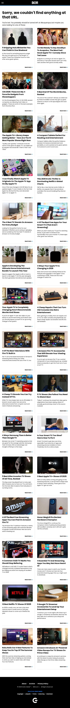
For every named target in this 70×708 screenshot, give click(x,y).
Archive (32, 684)
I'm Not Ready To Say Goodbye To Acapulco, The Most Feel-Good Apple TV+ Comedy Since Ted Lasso (51, 52)
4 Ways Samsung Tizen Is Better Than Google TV (17, 436)
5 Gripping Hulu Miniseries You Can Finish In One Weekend (16, 48)
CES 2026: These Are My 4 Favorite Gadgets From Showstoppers (13, 94)
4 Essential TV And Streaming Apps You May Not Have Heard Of (51, 563)
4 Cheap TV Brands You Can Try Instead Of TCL (17, 395)
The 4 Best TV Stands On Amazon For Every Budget (17, 223)
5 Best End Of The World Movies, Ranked (51, 93)
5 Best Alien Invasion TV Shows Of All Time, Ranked (16, 477)
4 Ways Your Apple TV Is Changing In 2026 (48, 267)
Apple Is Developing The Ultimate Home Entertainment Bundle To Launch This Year (16, 268)
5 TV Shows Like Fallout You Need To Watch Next (52, 395)
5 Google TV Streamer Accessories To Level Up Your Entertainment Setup (50, 607)
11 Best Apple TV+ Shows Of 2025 (52, 476)
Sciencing (41, 694)
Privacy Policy (43, 684)
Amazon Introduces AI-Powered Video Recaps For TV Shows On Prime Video (52, 650)
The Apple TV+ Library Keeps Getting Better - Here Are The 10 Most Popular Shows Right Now (16, 138)
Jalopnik (28, 694)
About (24, 684)
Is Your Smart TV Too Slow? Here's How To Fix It (49, 436)
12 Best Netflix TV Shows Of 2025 (16, 604)
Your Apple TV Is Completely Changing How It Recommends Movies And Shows (16, 310)
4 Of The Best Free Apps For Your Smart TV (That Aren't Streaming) (52, 225)
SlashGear (49, 694)
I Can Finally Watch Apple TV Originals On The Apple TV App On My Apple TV (16, 181)
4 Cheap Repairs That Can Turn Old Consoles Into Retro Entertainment (51, 310)
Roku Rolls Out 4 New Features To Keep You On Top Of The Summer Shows (17, 650)
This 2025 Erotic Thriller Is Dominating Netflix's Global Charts (50, 181)
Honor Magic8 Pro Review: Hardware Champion (49, 518)
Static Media (26, 687)
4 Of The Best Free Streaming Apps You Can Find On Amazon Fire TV (16, 519)
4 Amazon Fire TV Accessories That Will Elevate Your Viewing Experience (51, 353)
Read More (28, 67)
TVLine (34, 694)
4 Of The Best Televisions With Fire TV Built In (16, 352)
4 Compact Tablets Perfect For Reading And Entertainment (51, 136)
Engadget (20, 694)
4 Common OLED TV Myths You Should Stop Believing (16, 562)
